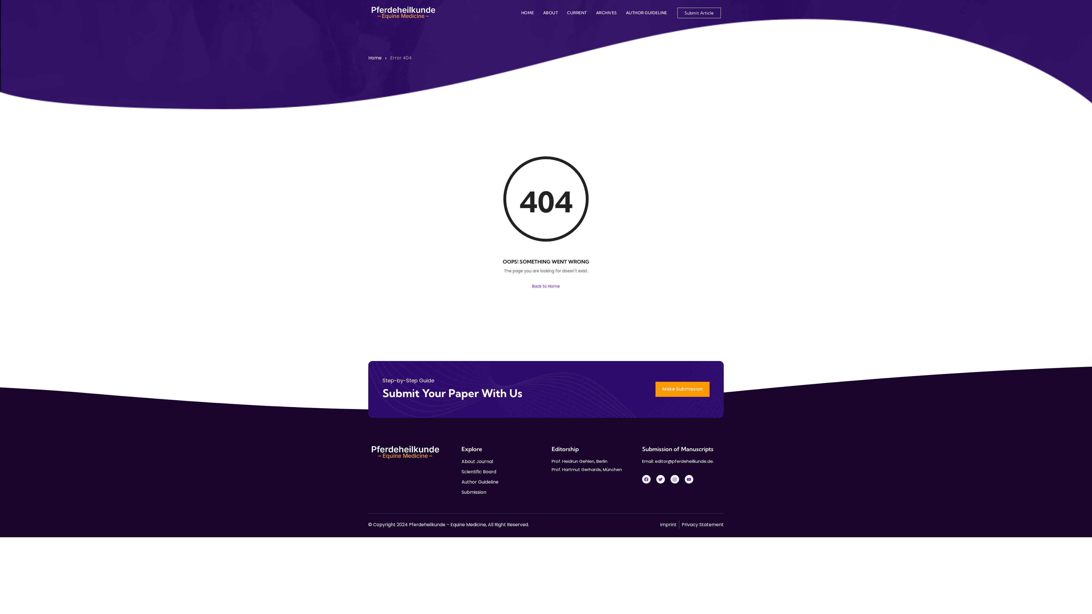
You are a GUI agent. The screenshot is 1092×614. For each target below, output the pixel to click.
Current (577, 12)
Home (527, 12)
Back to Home (546, 286)
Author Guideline (646, 12)
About (550, 12)
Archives (606, 12)
